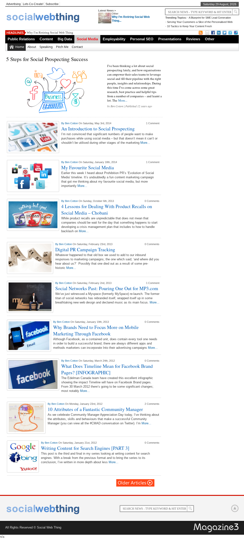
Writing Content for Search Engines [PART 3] (85, 448)
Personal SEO (141, 39)
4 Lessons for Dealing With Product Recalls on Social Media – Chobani (106, 209)
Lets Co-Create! (33, 4)
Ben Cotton (117, 106)
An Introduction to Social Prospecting (98, 128)
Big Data (65, 39)
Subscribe (52, 4)
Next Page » (135, 483)
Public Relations (21, 39)
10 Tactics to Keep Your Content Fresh (189, 26)
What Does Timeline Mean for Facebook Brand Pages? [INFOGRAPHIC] (107, 369)
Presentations (169, 39)
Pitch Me (62, 47)
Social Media (87, 39)
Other (115, 13)
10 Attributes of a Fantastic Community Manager (95, 409)
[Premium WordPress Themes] (216, 528)
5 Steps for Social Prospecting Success (47, 59)
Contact (77, 47)
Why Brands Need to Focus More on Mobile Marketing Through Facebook (96, 330)
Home (19, 47)
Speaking (46, 47)
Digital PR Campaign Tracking (85, 249)
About (31, 47)
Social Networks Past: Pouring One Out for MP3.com (106, 288)
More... (122, 100)
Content (46, 39)
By (63, 123)
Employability (114, 39)
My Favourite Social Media (87, 167)
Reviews (193, 39)
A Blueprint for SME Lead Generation (210, 17)
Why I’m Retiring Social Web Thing (50, 32)
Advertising (13, 4)
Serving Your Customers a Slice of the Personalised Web (200, 22)
